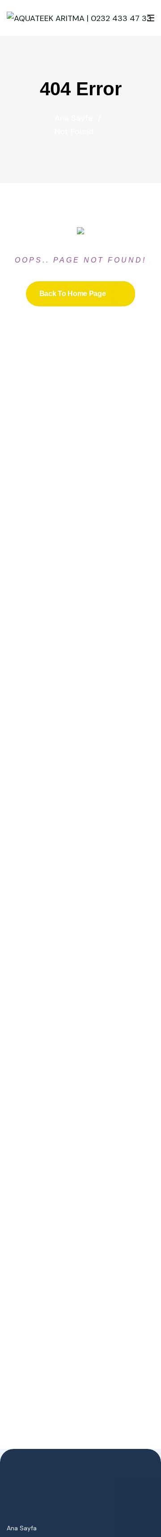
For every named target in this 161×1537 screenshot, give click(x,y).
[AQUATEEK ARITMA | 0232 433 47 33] (79, 18)
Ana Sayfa (78, 118)
